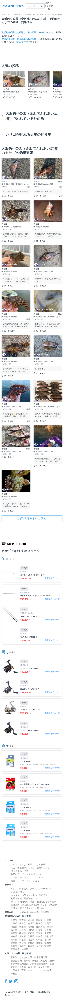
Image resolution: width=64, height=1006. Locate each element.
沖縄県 (24, 949)
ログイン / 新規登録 (49, 5)
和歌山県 (48, 936)
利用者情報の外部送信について (26, 898)
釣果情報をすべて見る (32, 518)
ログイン (38, 877)
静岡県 (22, 933)
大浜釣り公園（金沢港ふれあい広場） (20, 32)
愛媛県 (31, 942)
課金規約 (15, 905)
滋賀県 (47, 933)
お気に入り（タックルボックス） (27, 874)
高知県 (39, 942)
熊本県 (31, 946)
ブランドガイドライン (22, 908)
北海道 (14, 920)
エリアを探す (40, 864)
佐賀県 (14, 946)
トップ (14, 864)
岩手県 (31, 920)
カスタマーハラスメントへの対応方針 (29, 895)
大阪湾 (43, 960)
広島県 (39, 939)
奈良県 (39, 936)
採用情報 (45, 912)
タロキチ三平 (21, 42)
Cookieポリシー (19, 892)
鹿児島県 (15, 949)
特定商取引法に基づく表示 (43, 901)
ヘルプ (14, 888)
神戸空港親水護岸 (19, 963)
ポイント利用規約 (19, 901)
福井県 (31, 930)
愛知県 (31, 933)
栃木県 (39, 923)
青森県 (22, 920)
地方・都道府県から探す (23, 867)
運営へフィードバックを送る (25, 880)
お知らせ (24, 912)
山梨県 (39, 930)
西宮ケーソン (27, 970)
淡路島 (52, 960)
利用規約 (23, 888)
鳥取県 (14, 939)
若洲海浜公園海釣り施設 (42, 963)
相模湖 (14, 957)
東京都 (31, 926)
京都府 (14, 936)
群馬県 (47, 923)
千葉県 (22, 926)
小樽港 (14, 973)
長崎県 (22, 946)
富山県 (14, 930)
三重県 (39, 933)
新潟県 (50, 926)
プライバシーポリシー (41, 888)
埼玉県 (14, 926)
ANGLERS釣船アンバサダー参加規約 (39, 905)
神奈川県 (40, 926)
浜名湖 (35, 960)
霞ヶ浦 (27, 960)
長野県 (47, 930)
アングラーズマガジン (22, 877)
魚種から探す (43, 867)
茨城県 (31, 923)
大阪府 (22, 936)
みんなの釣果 (25, 864)
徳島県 (14, 942)
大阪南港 (15, 970)
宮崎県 (47, 946)
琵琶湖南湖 (16, 960)
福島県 (22, 923)
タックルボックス (19, 871)
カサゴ (44, 32)
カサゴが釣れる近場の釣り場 (28, 134)
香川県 (22, 942)
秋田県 (47, 920)
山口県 (47, 939)
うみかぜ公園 (25, 957)
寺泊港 (14, 967)
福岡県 (47, 942)
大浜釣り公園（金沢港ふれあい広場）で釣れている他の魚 (32, 116)
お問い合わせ (41, 908)
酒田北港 (32, 967)
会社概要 (34, 912)
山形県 (14, 923)
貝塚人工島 (43, 967)
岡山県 (31, 939)
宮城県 (39, 920)
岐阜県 (14, 933)
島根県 (22, 939)
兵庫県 (31, 936)
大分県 (39, 946)
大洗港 (22, 967)
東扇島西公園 (40, 957)
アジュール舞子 (44, 970)
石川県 (22, 930)
